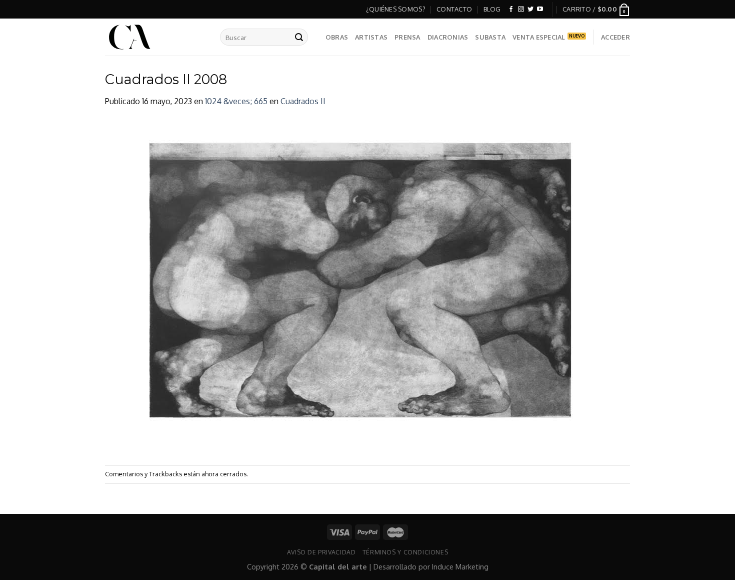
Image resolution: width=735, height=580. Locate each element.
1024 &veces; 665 (236, 101)
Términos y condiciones (405, 552)
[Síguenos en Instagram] (521, 9)
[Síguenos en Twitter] (531, 9)
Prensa (407, 37)
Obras (337, 37)
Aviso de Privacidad (321, 552)
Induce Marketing (460, 566)
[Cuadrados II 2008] (361, 286)
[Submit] (299, 37)
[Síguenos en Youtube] (540, 9)
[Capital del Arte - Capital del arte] (155, 37)
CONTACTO (454, 9)
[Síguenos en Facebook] (511, 9)
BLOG (492, 9)
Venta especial (539, 37)
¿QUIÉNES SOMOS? (396, 9)
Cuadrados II (303, 101)
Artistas (371, 37)
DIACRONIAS (448, 37)
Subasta (490, 37)
